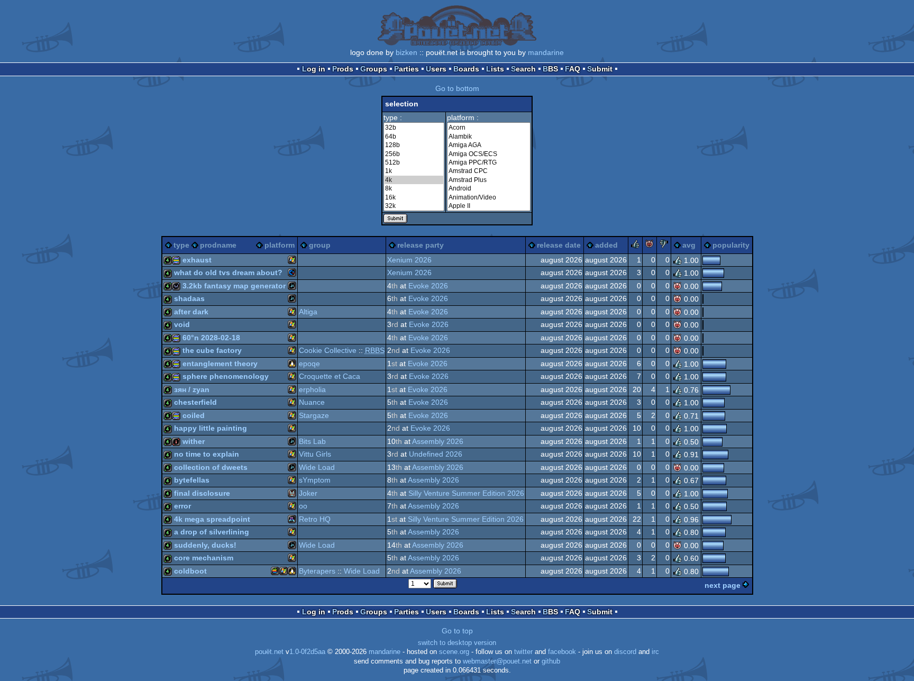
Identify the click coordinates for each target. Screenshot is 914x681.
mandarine (546, 52)
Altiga (308, 311)
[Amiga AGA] (488, 145)
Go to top (457, 630)
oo (303, 506)
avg (689, 245)
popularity (731, 245)
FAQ (572, 69)
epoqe (309, 363)
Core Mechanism (203, 557)
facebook (562, 652)
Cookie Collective (328, 350)
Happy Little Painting (210, 428)
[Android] (488, 188)
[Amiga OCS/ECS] (488, 154)
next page (723, 585)
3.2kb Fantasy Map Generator (234, 286)
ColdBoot (190, 571)
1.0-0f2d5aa (307, 652)
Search (523, 69)
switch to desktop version (457, 643)
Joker (308, 493)
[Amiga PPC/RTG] (488, 162)
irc (655, 652)
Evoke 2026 (428, 286)
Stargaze (314, 415)
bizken (406, 52)
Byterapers (317, 571)
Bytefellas (191, 480)
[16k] (414, 197)
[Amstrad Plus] (488, 180)
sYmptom (315, 480)
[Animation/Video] (488, 197)
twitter (523, 652)
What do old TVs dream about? (228, 272)
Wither (193, 441)
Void (182, 324)
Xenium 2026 (409, 260)
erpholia (312, 389)
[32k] (414, 206)
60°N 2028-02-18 (211, 337)
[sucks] (664, 245)
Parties (406, 69)
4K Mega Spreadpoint (212, 519)
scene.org (454, 652)
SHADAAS (189, 298)
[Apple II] (488, 206)
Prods (342, 69)
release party (420, 245)
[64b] (414, 136)
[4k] (414, 180)
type (181, 245)
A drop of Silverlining (211, 532)
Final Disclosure (202, 493)
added (606, 245)
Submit (600, 69)
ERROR (182, 506)
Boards (466, 69)
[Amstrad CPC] (488, 171)
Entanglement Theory (220, 363)
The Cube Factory (212, 350)
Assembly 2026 (437, 441)
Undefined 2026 (435, 454)
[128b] (414, 145)
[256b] (414, 154)
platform (279, 245)
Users (436, 69)
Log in (313, 69)
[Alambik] (488, 136)
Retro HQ (315, 519)
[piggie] (649, 245)
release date (559, 245)
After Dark (191, 311)
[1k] (414, 171)
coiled (193, 415)
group (320, 245)
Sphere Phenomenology (225, 376)
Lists (495, 69)
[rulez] (635, 245)
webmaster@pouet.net (497, 661)
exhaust (197, 260)
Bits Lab (312, 441)
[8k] (414, 188)
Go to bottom (457, 88)
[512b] (414, 162)
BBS (550, 69)
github (551, 661)
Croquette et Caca (329, 376)
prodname (218, 245)
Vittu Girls (315, 454)
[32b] (414, 127)
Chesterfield (195, 402)
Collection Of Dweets (211, 467)
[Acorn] (488, 127)
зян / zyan (191, 389)
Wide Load (317, 467)
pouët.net (269, 652)
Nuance (312, 402)
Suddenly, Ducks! (205, 545)
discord (625, 652)
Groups (373, 69)
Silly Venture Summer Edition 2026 (466, 493)
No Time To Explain (206, 454)
